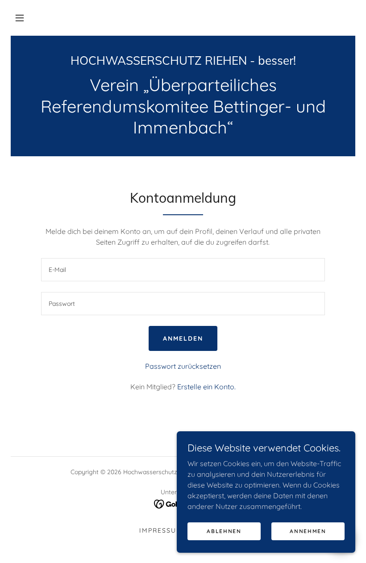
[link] (183, 62)
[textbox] (182, 269)
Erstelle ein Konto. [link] (206, 386)
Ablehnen (224, 531)
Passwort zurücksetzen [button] (183, 366)
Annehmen (308, 531)
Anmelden (183, 338)
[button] (20, 18)
